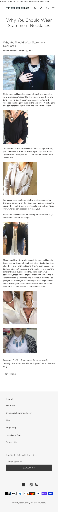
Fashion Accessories (22, 360)
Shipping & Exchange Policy (19, 413)
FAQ (8, 420)
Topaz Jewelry (24, 503)
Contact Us (11, 442)
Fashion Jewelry (40, 360)
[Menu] (53, 8)
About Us (10, 405)
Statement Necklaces (21, 363)
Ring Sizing (11, 427)
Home (3, 1)
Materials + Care (13, 435)
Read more (10, 374)
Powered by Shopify (38, 503)
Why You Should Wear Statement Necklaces (24, 44)
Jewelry (6, 363)
